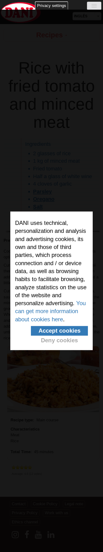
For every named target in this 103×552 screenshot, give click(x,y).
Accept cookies (59, 331)
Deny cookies (59, 340)
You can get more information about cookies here (50, 311)
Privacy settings (51, 5)
